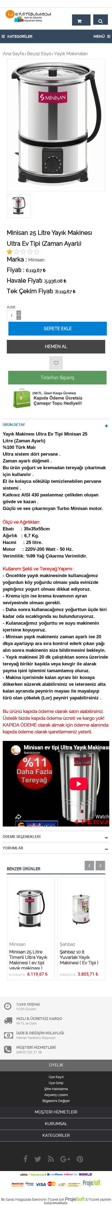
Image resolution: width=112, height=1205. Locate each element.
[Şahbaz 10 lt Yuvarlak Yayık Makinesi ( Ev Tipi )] (81, 909)
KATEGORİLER (19, 36)
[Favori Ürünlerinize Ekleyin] (56, 363)
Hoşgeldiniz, (96, 3)
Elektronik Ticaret (45, 1199)
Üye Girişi (56, 1083)
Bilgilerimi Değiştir (56, 1101)
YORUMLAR (13, 848)
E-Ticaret (92, 1199)
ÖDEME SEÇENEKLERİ (22, 836)
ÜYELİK (56, 1065)
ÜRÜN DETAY (14, 424)
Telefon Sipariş (57, 377)
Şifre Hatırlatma (56, 1089)
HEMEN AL (56, 346)
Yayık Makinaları (71, 53)
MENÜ (99, 36)
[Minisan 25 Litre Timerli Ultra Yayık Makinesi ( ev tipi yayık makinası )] (30, 909)
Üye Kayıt (56, 1077)
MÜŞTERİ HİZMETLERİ (56, 1112)
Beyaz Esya (39, 53)
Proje (75, 1199)
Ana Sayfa (13, 53)
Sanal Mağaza (16, 1199)
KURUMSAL (56, 1123)
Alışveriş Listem (56, 1095)
